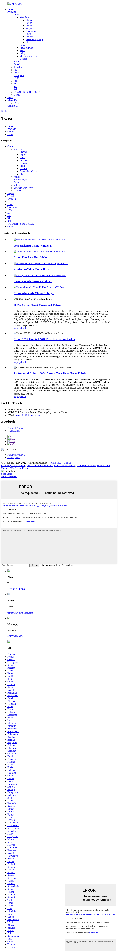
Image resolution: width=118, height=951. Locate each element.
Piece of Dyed (26, 47)
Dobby (29, 25)
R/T (15, 89)
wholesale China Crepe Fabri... (33, 269)
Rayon (17, 61)
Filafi (28, 34)
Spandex (18, 67)
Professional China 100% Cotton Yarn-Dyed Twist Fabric (50, 373)
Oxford (29, 36)
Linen (16, 72)
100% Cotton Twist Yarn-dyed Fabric (37, 305)
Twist (22, 50)
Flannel (29, 20)
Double (23, 58)
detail (23, 328)
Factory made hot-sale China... (33, 281)
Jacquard (30, 28)
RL (15, 86)
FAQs (16, 103)
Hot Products (55, 462)
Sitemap (67, 462)
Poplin (29, 23)
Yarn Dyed (25, 17)
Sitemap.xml (13, 430)
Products (11, 11)
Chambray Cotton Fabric (13, 465)
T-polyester (19, 75)
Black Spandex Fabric (64, 465)
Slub (28, 42)
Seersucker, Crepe (34, 39)
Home (10, 9)
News (10, 97)
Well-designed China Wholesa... (33, 245)
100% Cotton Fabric (18, 468)
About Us (12, 100)
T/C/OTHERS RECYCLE (27, 92)
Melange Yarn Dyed (29, 56)
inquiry (17, 328)
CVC (16, 78)
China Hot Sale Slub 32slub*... (33, 257)
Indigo (23, 53)
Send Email (6, 473)
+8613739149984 (16, 589)
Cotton (17, 14)
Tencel (17, 64)
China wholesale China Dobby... (34, 293)
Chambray (31, 31)
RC (15, 83)
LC (15, 81)
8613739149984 (9, 476)
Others (17, 94)
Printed (23, 45)
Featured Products (16, 428)
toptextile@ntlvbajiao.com (28, 415)
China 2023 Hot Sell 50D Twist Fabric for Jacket (44, 339)
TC (15, 70)
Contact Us (12, 105)
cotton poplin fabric (86, 465)
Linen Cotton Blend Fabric (40, 465)
